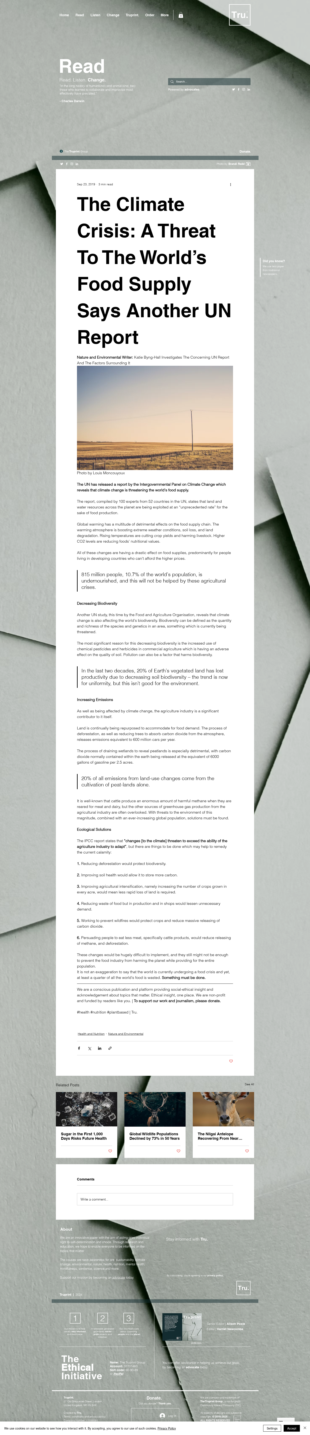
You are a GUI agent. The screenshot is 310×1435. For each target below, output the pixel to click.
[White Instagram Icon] (72, 164)
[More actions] (230, 184)
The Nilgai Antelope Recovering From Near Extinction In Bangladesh (220, 1136)
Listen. (80, 80)
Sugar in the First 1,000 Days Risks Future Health (84, 1136)
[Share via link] (110, 1048)
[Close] (304, 1428)
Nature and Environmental (125, 1034)
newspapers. (270, 273)
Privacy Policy (167, 1428)
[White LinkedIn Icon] (77, 164)
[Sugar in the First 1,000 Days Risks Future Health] (86, 1109)
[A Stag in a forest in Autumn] (155, 1109)
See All (249, 1084)
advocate (118, 1277)
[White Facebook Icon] (67, 164)
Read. (66, 80)
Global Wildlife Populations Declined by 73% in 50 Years (154, 1136)
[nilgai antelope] (223, 1109)
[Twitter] (61, 164)
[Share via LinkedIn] (100, 1048)
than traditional (271, 270)
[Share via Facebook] (79, 1048)
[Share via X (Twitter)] (89, 1048)
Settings (272, 1428)
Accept (291, 1428)
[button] (180, 15)
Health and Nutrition (91, 1034)
